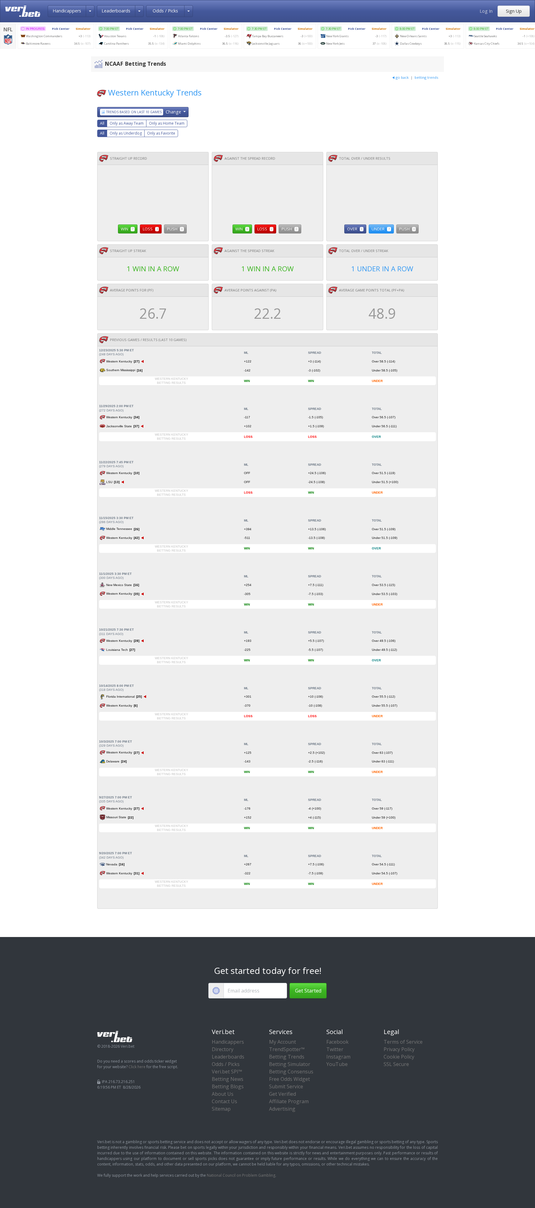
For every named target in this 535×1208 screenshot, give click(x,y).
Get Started (308, 990)
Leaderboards (116, 11)
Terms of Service (403, 1041)
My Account (282, 1041)
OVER (355, 229)
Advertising (282, 1108)
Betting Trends (286, 1056)
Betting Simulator (289, 1064)
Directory (222, 1049)
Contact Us (224, 1101)
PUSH (175, 229)
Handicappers (67, 11)
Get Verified (282, 1093)
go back (402, 77)
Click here (137, 1066)
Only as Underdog (126, 133)
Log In (486, 11)
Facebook (337, 1041)
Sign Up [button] (514, 11)
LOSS (150, 229)
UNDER (381, 229)
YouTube (337, 1064)
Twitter (334, 1049)
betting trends (426, 77)
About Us (222, 1093)
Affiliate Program (289, 1101)
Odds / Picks (165, 11)
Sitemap (221, 1108)
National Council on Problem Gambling (241, 1175)
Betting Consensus (291, 1071)
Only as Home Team (167, 123)
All (102, 123)
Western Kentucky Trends (155, 92)
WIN (127, 229)
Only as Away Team (127, 123)
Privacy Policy (399, 1049)
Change (144, 112)
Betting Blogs (228, 1086)
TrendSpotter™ (287, 1049)
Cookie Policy (399, 1056)
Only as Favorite (161, 133)
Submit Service (286, 1086)
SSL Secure (396, 1064)
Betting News (227, 1079)
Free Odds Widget (289, 1079)
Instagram (338, 1056)
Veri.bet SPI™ (227, 1071)
